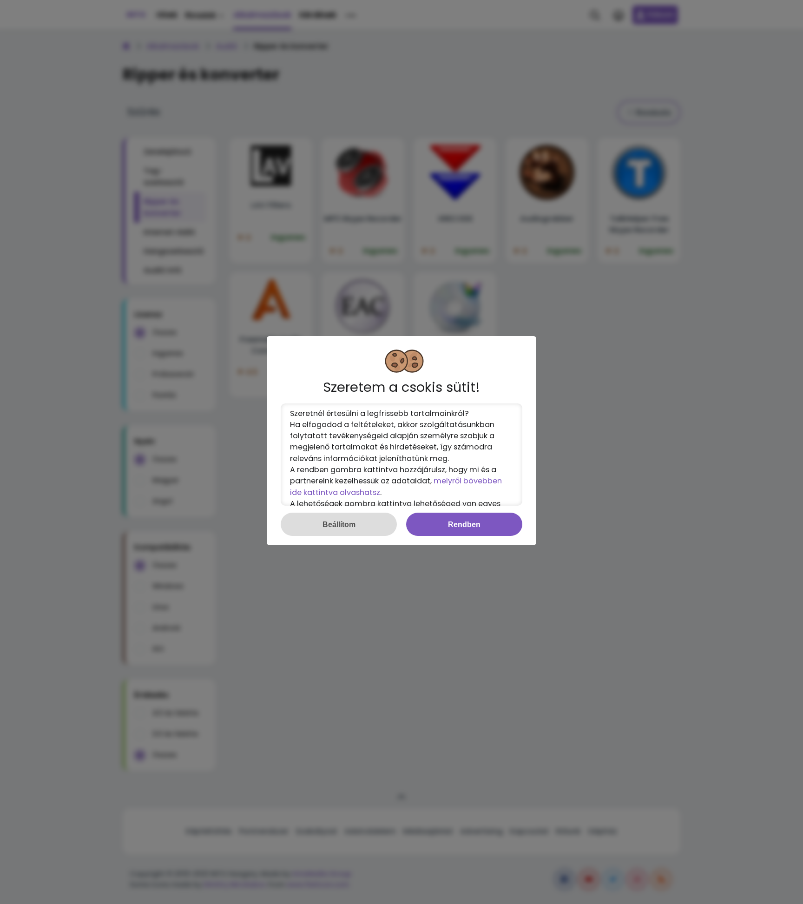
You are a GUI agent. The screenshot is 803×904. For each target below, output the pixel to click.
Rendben (464, 524)
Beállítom (339, 524)
